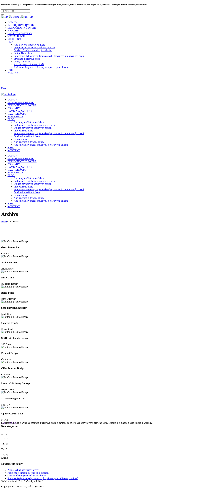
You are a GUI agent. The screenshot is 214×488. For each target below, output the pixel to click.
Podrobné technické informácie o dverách (28, 472)
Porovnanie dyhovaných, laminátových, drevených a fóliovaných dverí (43, 478)
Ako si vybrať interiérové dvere (23, 470)
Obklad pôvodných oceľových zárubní (27, 475)
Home (4, 221)
